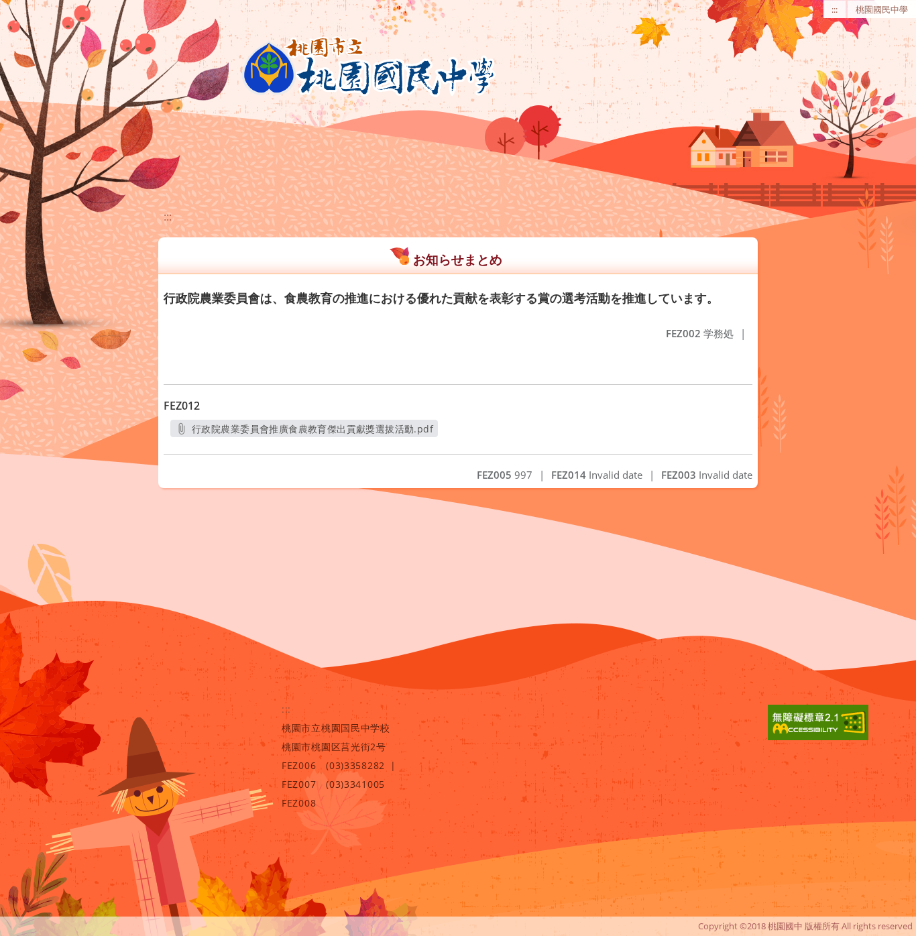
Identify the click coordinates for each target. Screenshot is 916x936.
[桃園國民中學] (368, 67)
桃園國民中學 (882, 9)
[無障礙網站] (818, 736)
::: (835, 9)
